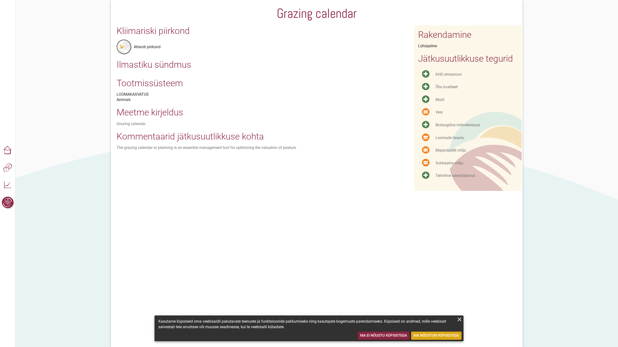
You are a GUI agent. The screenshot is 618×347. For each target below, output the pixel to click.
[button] (8, 150)
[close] (460, 319)
